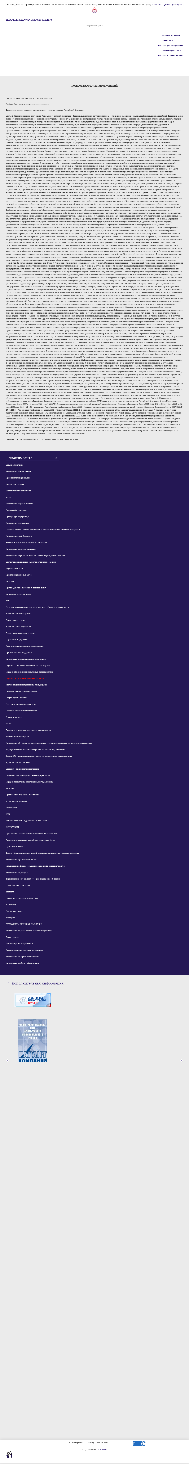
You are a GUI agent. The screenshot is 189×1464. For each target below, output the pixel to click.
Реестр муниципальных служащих (21, 704)
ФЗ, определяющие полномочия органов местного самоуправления (35, 750)
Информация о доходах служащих (21, 549)
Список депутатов (14, 717)
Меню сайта (167, 40)
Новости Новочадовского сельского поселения (26, 543)
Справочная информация (17, 640)
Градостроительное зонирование (20, 633)
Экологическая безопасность (18, 491)
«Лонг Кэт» (102, 1450)
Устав (8, 724)
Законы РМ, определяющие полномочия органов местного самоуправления (39, 756)
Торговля (10, 892)
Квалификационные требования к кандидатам (26, 685)
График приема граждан (16, 698)
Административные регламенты (20, 944)
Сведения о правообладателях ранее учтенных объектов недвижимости (37, 607)
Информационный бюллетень (19, 536)
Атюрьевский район (94, 26)
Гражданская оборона (15, 847)
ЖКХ (8, 814)
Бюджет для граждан (15, 484)
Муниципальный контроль (18, 762)
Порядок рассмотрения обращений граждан (25, 678)
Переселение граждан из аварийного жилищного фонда (30, 840)
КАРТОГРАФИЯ (12, 827)
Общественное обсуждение (18, 885)
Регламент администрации (17, 737)
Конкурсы (10, 918)
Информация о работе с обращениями (22, 963)
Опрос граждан (12, 937)
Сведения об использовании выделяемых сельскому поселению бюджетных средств (43, 530)
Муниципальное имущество (18, 627)
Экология (10, 581)
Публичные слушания (15, 620)
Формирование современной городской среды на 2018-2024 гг (33, 879)
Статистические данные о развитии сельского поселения (31, 562)
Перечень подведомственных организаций (25, 646)
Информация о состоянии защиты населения (26, 659)
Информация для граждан (17, 523)
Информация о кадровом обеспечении (23, 957)
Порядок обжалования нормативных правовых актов (29, 672)
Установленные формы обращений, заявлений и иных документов (35, 866)
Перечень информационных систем (21, 691)
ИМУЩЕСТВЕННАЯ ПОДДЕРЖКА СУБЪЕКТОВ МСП (27, 821)
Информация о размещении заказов (22, 859)
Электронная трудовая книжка (19, 504)
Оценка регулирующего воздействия (22, 898)
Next (181, 1041)
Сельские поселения (171, 35)
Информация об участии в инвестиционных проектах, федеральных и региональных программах (49, 743)
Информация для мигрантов (18, 471)
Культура (10, 788)
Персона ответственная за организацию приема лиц (28, 730)
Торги (8, 497)
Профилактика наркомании (18, 478)
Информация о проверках (17, 872)
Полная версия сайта (171, 50)
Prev (7, 1041)
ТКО (7, 601)
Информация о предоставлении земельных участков (29, 931)
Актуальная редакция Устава (18, 594)
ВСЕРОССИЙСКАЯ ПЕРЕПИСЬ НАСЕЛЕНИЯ (24, 924)
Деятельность (12, 808)
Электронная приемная (172, 45)
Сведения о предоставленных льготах (22, 769)
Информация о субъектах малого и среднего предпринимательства (35, 555)
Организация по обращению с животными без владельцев (31, 834)
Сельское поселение (14, 465)
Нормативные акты (14, 568)
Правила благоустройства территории (22, 795)
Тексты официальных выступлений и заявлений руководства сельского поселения (42, 853)
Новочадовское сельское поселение (29, 19)
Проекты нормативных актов (19, 575)
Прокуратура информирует (18, 517)
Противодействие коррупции (19, 653)
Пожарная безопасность (16, 510)
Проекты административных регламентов (24, 950)
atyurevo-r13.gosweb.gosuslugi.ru (167, 4)
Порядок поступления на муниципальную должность (29, 782)
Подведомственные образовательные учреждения (28, 775)
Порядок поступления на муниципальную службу (28, 665)
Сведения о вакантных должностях (21, 711)
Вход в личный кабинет (172, 55)
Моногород (11, 905)
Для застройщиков (14, 911)
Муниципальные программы (18, 614)
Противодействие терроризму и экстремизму (26, 588)
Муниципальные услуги (16, 801)
